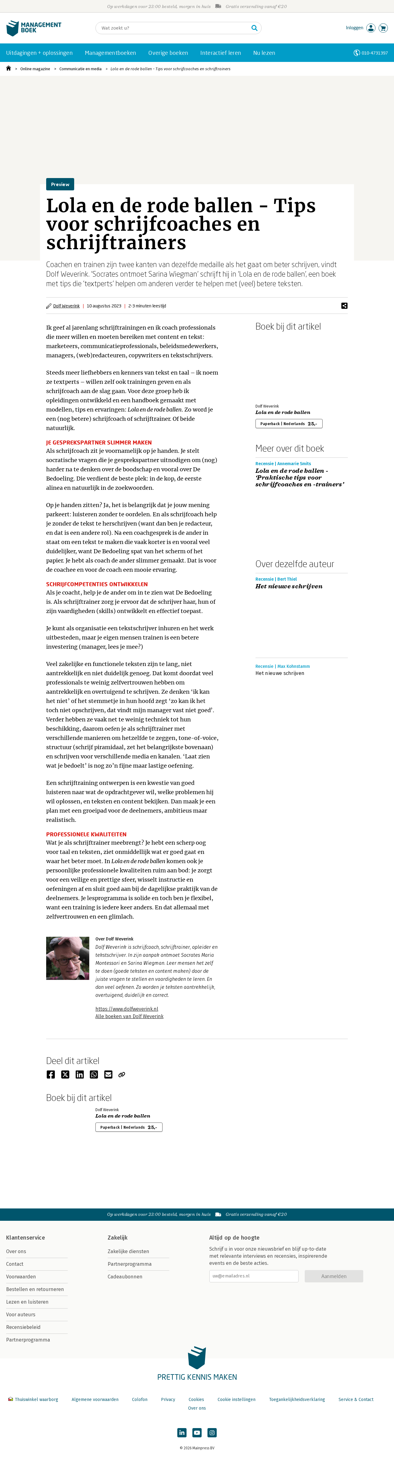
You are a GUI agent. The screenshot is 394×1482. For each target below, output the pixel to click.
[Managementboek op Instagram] (212, 1432)
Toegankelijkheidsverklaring (297, 1399)
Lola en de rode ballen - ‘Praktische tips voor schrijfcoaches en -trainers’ (299, 478)
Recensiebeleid (23, 1327)
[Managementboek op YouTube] (197, 1432)
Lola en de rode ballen (282, 412)
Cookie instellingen (236, 1399)
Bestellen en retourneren (35, 1289)
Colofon (139, 1399)
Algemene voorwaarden (95, 1399)
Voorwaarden (21, 1277)
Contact (14, 1264)
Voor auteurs (20, 1315)
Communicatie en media (80, 69)
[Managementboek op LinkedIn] (182, 1432)
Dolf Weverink (66, 305)
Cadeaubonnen (125, 1277)
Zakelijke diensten (128, 1251)
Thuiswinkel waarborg (36, 1399)
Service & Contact (356, 1399)
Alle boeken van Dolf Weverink (129, 1016)
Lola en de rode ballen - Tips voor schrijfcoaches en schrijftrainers (171, 69)
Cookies (196, 1399)
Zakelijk (117, 1237)
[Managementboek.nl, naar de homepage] (34, 35)
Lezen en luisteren (27, 1302)
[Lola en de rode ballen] (277, 366)
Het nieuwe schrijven (289, 586)
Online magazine (35, 69)
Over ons (16, 1251)
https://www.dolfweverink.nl (126, 1009)
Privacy (168, 1399)
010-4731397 (375, 52)
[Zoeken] (254, 28)
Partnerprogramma (28, 1340)
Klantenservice (25, 1237)
